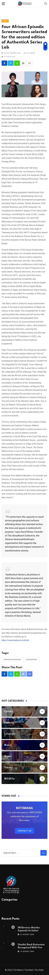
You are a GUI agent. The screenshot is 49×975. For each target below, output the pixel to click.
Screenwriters (31, 659)
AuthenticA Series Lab (12, 659)
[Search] (45, 3)
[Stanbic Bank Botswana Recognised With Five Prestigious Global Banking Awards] (8, 947)
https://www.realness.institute (15, 640)
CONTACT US (24, 831)
